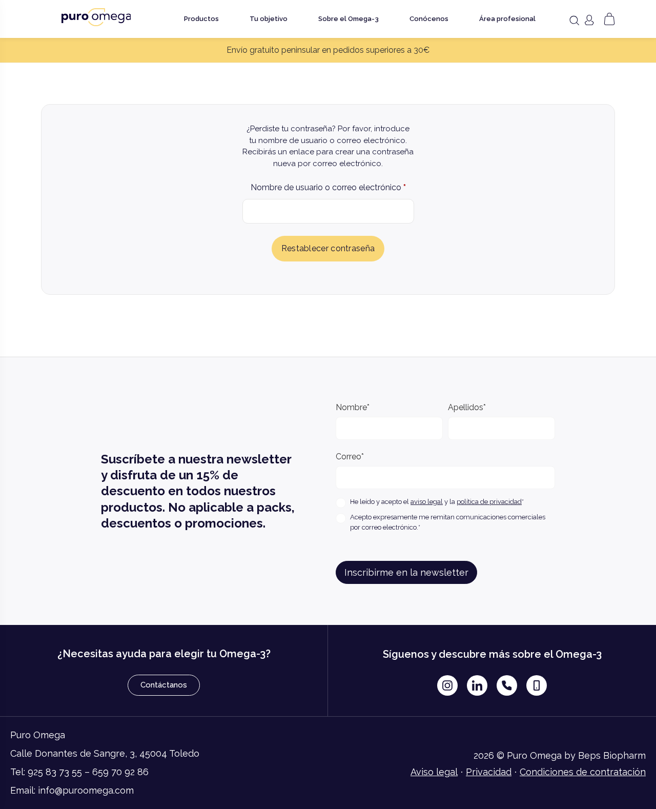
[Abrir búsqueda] (574, 20)
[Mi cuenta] (589, 20)
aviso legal (427, 501)
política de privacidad (489, 501)
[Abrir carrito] (609, 19)
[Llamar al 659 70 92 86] (536, 685)
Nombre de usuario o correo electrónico (328, 185)
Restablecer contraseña (328, 248)
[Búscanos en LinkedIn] (477, 685)
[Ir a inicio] (96, 17)
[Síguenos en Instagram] (447, 685)
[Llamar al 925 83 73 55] (507, 685)
